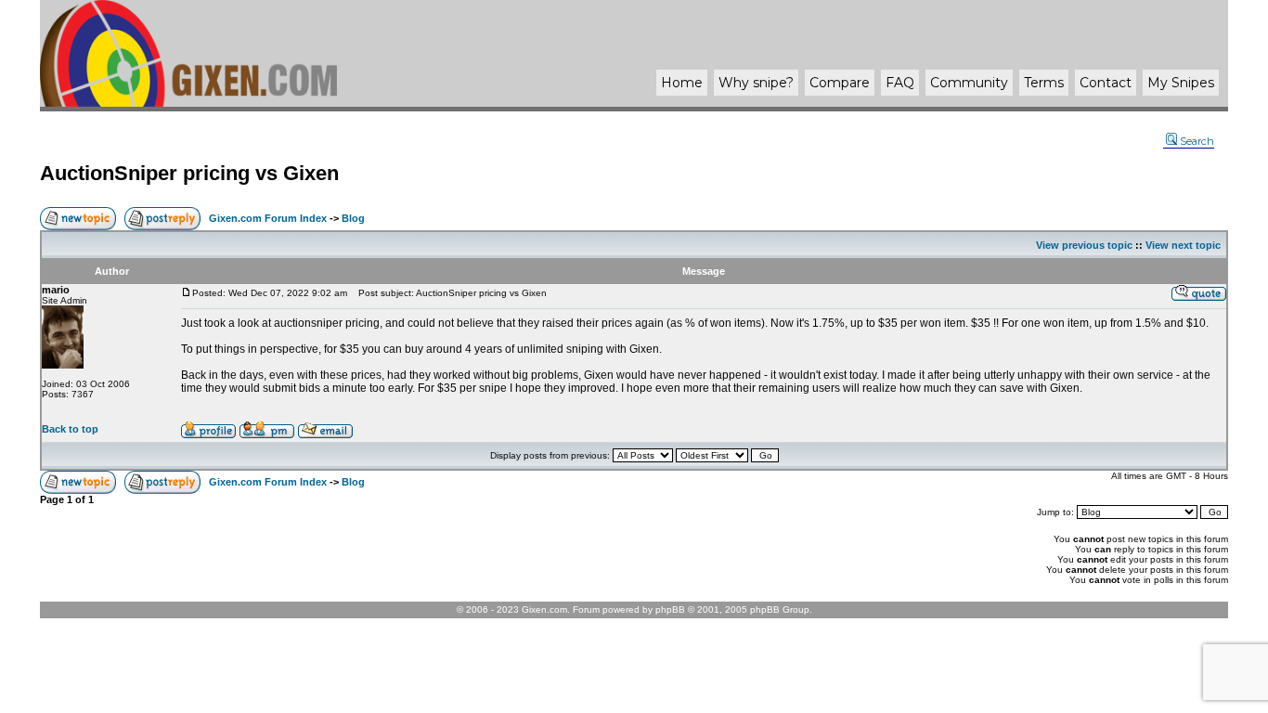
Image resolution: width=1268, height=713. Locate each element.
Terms (1044, 82)
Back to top (70, 428)
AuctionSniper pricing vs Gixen (189, 173)
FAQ (900, 82)
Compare (839, 82)
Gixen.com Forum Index (268, 218)
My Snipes (1180, 82)
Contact (1106, 82)
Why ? (756, 82)
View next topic (1183, 245)
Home (682, 82)
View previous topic (1084, 245)
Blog (353, 218)
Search (1197, 141)
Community (969, 82)
